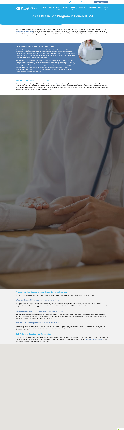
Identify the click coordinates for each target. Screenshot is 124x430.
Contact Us (105, 8)
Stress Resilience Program (24, 31)
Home (44, 7)
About (50, 7)
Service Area (73, 8)
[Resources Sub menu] (85, 7)
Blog (99, 7)
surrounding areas (56, 84)
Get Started (100, 2)
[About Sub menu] (53, 7)
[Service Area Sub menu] (76, 8)
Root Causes (58, 8)
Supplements (92, 7)
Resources (82, 7)
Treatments (65, 7)
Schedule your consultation (94, 339)
